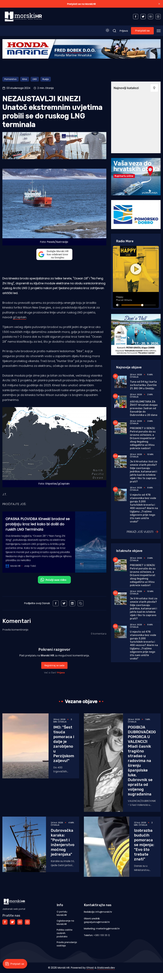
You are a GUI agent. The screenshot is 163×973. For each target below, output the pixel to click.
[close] (159, 3)
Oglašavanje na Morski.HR (65, 922)
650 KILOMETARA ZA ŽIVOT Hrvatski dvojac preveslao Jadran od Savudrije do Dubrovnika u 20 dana (144, 408)
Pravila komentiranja (15, 630)
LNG (35, 79)
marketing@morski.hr (108, 928)
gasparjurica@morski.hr (97, 922)
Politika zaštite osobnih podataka (64, 933)
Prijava (124, 31)
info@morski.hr (104, 911)
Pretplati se (142, 30)
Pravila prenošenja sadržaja (67, 944)
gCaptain (19, 317)
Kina (24, 79)
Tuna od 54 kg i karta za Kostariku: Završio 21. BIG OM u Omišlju (143, 385)
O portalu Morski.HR (62, 913)
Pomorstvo (10, 79)
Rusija (46, 79)
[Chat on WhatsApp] (54, 580)
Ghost (90, 967)
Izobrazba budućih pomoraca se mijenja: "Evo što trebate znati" (144, 844)
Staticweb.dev (106, 967)
